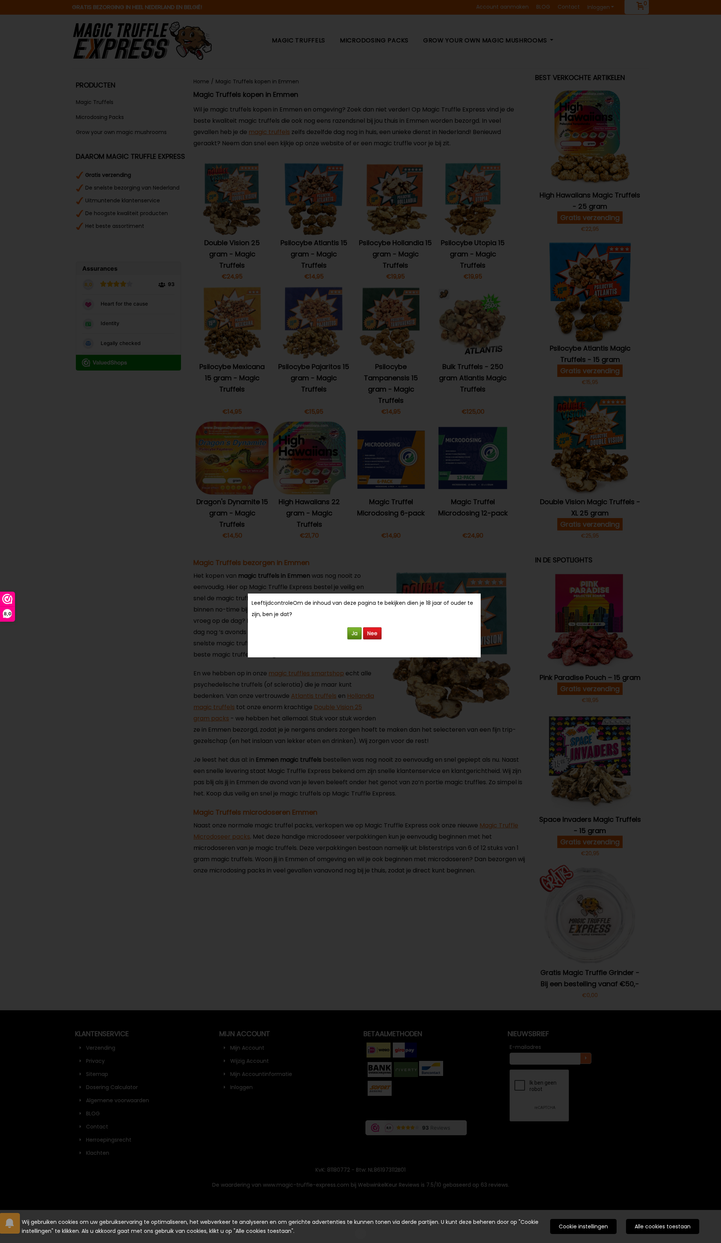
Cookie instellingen (583, 1226)
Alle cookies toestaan (663, 1226)
